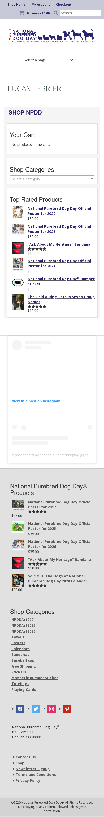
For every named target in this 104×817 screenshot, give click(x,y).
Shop (20, 763)
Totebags (20, 683)
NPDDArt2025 (23, 625)
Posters (18, 642)
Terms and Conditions (36, 774)
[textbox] (52, 179)
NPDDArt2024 (23, 619)
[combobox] (52, 178)
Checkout (63, 4)
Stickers (18, 672)
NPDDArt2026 (23, 631)
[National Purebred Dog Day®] (52, 34)
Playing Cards (23, 689)
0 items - (38, 13)
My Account (41, 4)
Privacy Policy (28, 780)
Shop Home (16, 4)
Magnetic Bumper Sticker (34, 677)
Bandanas (20, 654)
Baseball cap (22, 660)
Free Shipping (23, 666)
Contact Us (26, 757)
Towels (17, 637)
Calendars (20, 648)
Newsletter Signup (33, 768)
